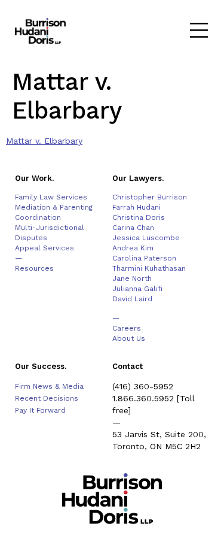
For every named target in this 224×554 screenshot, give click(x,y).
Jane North (132, 278)
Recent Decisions (46, 398)
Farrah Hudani (136, 207)
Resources (34, 268)
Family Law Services (51, 197)
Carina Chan (133, 227)
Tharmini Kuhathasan (149, 268)
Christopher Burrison (149, 197)
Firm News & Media (49, 386)
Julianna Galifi (137, 288)
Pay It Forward (40, 410)
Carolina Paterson (144, 258)
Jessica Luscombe (146, 238)
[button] (198, 31)
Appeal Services (44, 248)
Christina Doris (138, 217)
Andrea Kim (133, 248)
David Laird (132, 299)
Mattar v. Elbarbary (44, 141)
